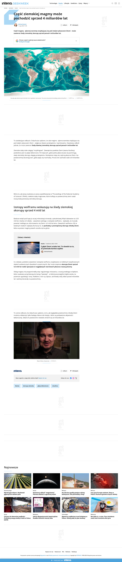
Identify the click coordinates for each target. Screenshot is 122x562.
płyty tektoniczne (43, 386)
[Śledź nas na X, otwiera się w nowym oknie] (76, 378)
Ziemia (17, 386)
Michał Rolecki (22, 24)
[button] (53, 3)
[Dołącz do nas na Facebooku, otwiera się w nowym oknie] (70, 378)
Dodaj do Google (32, 42)
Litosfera (55, 386)
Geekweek (11, 8)
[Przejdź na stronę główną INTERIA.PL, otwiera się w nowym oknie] (7, 3)
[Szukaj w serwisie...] (112, 3)
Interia (5, 8)
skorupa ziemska (28, 386)
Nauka (16, 8)
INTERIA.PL (79, 555)
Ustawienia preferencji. (64, 555)
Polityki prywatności (53, 555)
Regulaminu (43, 555)
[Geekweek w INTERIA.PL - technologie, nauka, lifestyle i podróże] (21, 3)
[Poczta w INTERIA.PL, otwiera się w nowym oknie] (115, 3)
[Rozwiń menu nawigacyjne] (119, 3)
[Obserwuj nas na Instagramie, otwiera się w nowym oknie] (73, 378)
